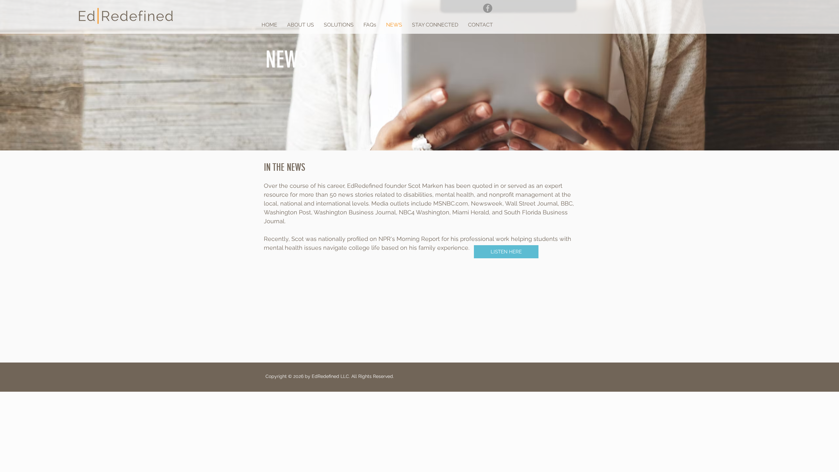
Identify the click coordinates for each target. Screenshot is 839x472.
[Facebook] (487, 8)
